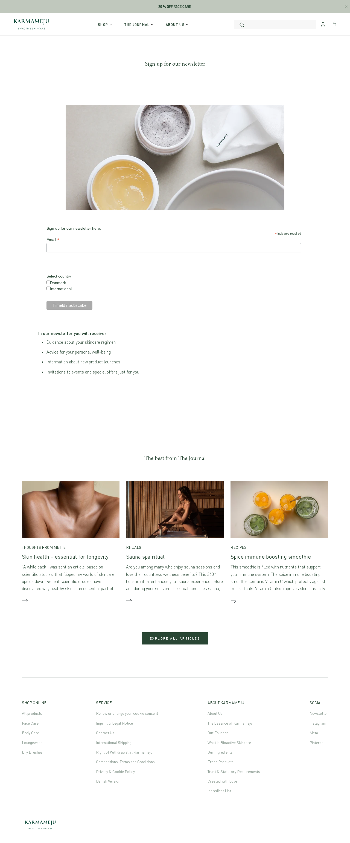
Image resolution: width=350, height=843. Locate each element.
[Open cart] (334, 23)
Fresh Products (221, 762)
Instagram (318, 723)
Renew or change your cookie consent (127, 713)
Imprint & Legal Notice (114, 723)
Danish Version (108, 781)
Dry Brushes (32, 752)
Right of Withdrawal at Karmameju (124, 752)
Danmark (58, 283)
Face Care (30, 723)
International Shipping (114, 742)
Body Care (30, 733)
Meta (314, 733)
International (61, 289)
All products (32, 713)
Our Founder (218, 733)
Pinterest (317, 742)
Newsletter (319, 713)
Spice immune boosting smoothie (271, 556)
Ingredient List (219, 791)
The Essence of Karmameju (230, 723)
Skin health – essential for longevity (65, 556)
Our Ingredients (220, 752)
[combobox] (275, 24)
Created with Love (222, 781)
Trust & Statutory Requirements (234, 771)
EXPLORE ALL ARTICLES (175, 638)
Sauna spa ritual (145, 556)
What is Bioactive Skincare (229, 742)
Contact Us (105, 733)
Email (52, 239)
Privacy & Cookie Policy (115, 771)
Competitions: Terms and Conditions (125, 762)
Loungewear (32, 742)
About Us (215, 713)
